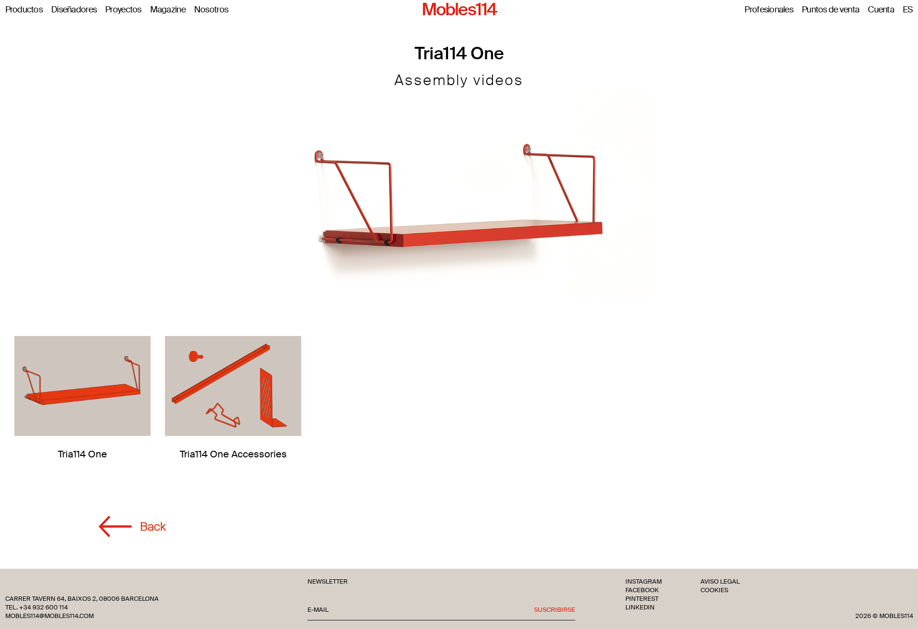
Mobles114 (459, 10)
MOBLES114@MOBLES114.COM (49, 616)
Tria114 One (82, 454)
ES (908, 10)
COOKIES (714, 590)
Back (152, 526)
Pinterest (641, 599)
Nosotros (211, 10)
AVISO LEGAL (720, 582)
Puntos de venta (830, 10)
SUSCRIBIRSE (554, 610)
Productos (24, 10)
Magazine (168, 10)
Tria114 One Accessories (233, 454)
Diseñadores (74, 10)
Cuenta (881, 10)
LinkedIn (640, 607)
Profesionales (768, 10)
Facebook (642, 590)
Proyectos (123, 10)
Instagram (643, 582)
